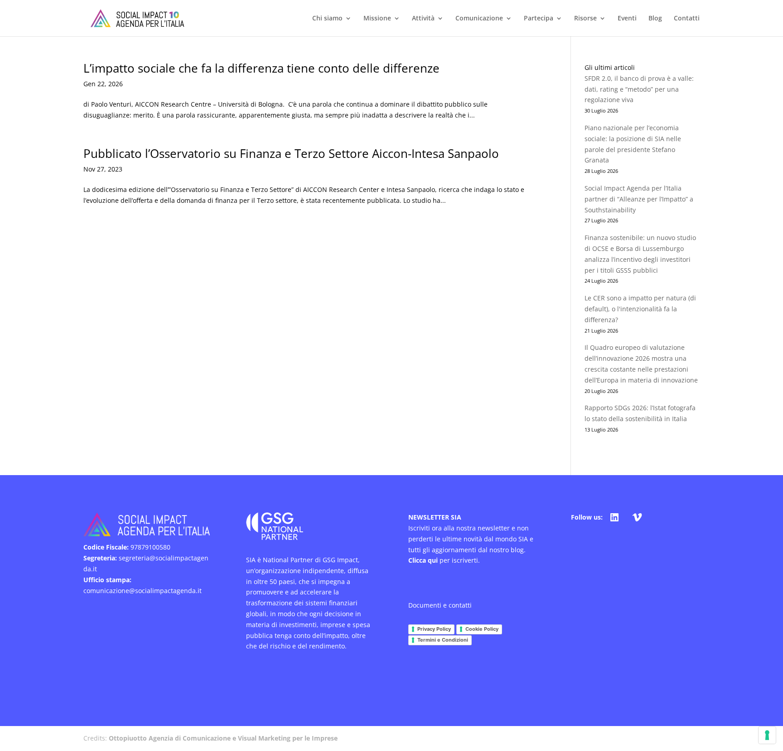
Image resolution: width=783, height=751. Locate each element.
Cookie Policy (481, 629)
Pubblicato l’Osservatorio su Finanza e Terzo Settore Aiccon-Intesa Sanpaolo (291, 153)
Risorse (585, 18)
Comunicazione (479, 18)
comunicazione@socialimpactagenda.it (142, 590)
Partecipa (538, 18)
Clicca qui (423, 560)
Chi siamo (327, 18)
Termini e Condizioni (442, 640)
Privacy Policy (434, 629)
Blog (655, 18)
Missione (377, 18)
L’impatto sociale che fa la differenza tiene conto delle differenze (261, 68)
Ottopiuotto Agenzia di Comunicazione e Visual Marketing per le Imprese (223, 738)
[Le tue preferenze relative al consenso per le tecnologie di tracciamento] (767, 735)
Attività (423, 18)
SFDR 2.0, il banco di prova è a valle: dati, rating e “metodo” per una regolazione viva (639, 89)
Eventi (627, 18)
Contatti (687, 18)
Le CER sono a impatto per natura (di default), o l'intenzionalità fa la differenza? (640, 309)
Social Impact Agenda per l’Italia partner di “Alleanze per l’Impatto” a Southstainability (639, 199)
